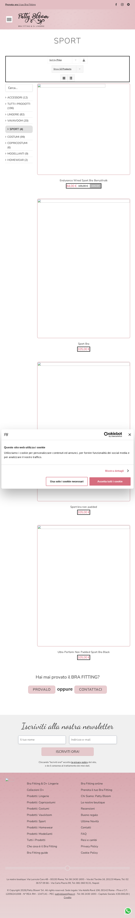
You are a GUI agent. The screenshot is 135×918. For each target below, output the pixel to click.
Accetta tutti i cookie (110, 481)
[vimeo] (128, 4)
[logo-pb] (9, 779)
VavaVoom (15, 120)
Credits (67, 897)
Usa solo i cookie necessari (66, 481)
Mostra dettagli (114, 470)
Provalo (42, 689)
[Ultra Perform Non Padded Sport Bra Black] (84, 585)
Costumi (13, 137)
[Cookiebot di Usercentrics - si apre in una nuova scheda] (106, 434)
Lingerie (13, 114)
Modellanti (15, 153)
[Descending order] (84, 60)
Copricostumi (17, 143)
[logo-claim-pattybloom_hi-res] (33, 13)
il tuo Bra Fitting (20, 4)
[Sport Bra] (84, 268)
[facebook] (116, 4)
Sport (14, 129)
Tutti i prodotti (18, 104)
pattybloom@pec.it (65, 894)
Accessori (14, 97)
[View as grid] (64, 78)
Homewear (15, 160)
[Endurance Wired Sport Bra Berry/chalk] (84, 129)
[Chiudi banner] (129, 434)
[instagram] (122, 4)
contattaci (90, 689)
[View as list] (71, 78)
